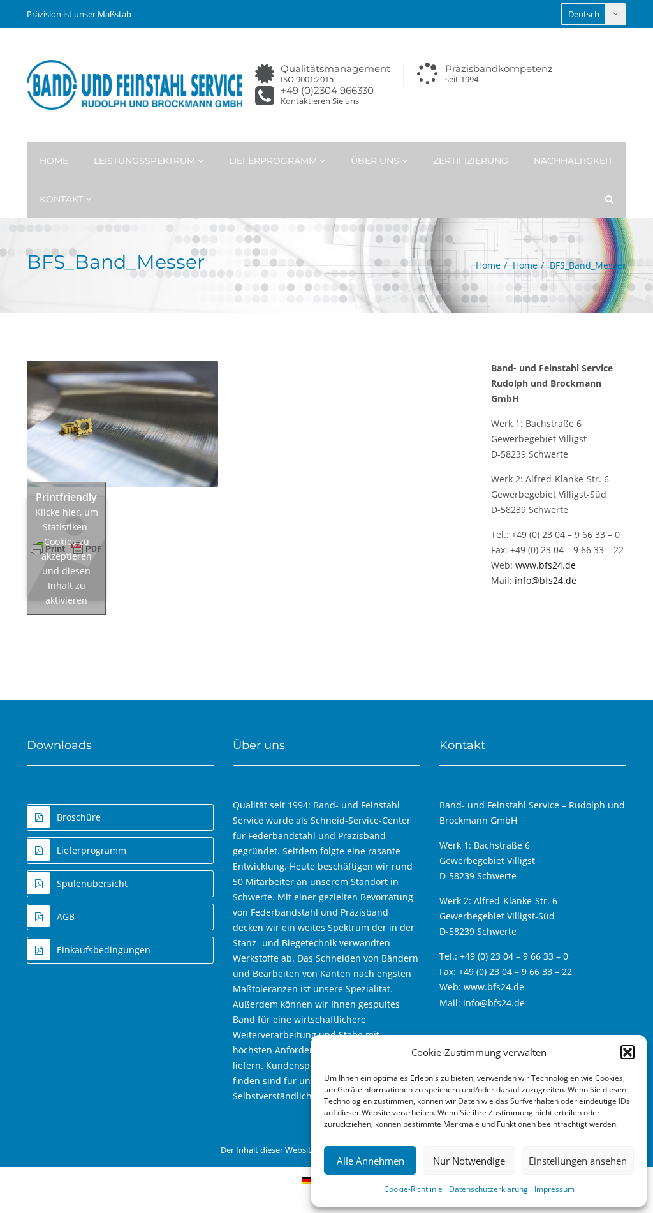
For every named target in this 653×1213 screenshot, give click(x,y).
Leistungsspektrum (146, 161)
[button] (627, 1052)
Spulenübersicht (92, 883)
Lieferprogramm (274, 161)
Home (54, 161)
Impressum (554, 1189)
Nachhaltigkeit (573, 161)
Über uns (376, 161)
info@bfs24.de (545, 580)
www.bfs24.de (545, 565)
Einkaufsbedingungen (103, 950)
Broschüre (79, 817)
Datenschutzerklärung (488, 1189)
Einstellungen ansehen (578, 1160)
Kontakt (62, 199)
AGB (66, 917)
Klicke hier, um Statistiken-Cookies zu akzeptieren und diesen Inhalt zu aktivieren (66, 556)
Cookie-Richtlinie (413, 1189)
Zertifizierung (470, 161)
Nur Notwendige (469, 1160)
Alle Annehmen (370, 1160)
